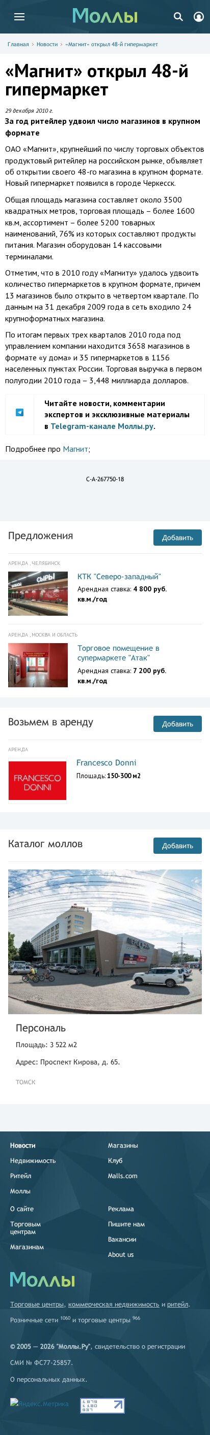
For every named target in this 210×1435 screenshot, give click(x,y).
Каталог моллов (45, 843)
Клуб (115, 1160)
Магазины (123, 1145)
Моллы (20, 1191)
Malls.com (123, 1176)
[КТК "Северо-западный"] (38, 594)
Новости (47, 44)
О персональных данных (47, 1379)
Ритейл (20, 1176)
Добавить (177, 537)
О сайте (22, 1209)
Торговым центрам (25, 1228)
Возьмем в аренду (50, 721)
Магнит (75, 449)
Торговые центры (37, 1304)
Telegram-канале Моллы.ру (101, 426)
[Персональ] (105, 942)
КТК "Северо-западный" (119, 576)
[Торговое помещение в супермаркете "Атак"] (38, 665)
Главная (18, 44)
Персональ (41, 1027)
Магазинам (27, 1247)
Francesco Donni (106, 762)
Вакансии (122, 1239)
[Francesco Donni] (37, 780)
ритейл (177, 1304)
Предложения (40, 535)
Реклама (121, 1209)
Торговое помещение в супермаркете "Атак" (118, 653)
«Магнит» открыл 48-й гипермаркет (111, 44)
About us (121, 1254)
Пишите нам (126, 1224)
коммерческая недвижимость (114, 1304)
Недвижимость (33, 1160)
